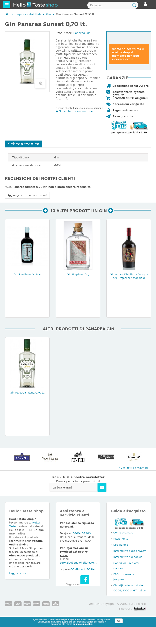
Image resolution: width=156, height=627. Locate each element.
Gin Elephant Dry (78, 274)
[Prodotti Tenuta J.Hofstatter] (78, 457)
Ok (118, 620)
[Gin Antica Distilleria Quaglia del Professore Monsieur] (128, 245)
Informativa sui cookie (127, 556)
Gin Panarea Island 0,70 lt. (27, 392)
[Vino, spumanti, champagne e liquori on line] (21, 4)
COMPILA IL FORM (82, 569)
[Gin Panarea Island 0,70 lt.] (27, 363)
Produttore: (64, 33)
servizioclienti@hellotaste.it (78, 562)
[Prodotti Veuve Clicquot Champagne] (22, 457)
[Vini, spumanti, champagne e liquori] (7, 14)
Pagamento (120, 538)
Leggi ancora (17, 573)
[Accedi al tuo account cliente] (145, 5)
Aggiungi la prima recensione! (27, 195)
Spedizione (120, 544)
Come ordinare (123, 532)
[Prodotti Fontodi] (50, 457)
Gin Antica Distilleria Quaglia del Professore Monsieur (129, 276)
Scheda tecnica (23, 144)
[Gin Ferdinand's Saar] (27, 245)
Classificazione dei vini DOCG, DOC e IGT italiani (129, 588)
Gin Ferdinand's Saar (27, 274)
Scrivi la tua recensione (75, 111)
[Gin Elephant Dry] (78, 245)
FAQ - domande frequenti (123, 577)
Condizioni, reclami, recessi (126, 566)
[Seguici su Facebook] (84, 579)
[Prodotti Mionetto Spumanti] (106, 457)
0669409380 (82, 533)
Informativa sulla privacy (129, 550)
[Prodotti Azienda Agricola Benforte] (134, 457)
